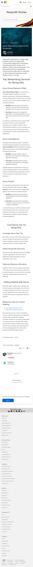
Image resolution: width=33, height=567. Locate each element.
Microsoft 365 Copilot (6, 505)
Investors (3, 548)
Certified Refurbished (6, 454)
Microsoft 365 (4, 497)
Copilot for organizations (6, 425)
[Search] (21, 2)
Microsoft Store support (6, 447)
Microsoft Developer (5, 517)
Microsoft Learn (5, 519)
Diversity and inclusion (6, 550)
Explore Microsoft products (7, 432)
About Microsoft (5, 541)
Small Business (4, 507)
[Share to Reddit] (16, 411)
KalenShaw (10, 52)
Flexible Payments (5, 459)
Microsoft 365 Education (6, 473)
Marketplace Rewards (6, 529)
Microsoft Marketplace (6, 526)
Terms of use (4, 563)
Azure (3, 514)
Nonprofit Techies (6, 6)
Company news (4, 543)
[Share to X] (14, 411)
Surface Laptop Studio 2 (6, 423)
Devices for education (6, 468)
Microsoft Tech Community (7, 524)
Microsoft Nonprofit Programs (14, 309)
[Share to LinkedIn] (9, 411)
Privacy (16, 561)
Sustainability (4, 555)
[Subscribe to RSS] (21, 411)
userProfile (11, 357)
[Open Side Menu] (2, 2)
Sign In (29, 2)
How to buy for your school (7, 476)
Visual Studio (4, 531)
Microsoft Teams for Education (7, 471)
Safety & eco (17, 563)
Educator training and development (8, 478)
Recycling (23, 563)
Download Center (5, 444)
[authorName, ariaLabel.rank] (5, 53)
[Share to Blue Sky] (19, 411)
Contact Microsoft (10, 561)
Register (25, 2)
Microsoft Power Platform (6, 500)
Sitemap (3, 561)
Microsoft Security (5, 492)
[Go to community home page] (5, 2)
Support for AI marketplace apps (8, 521)
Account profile (4, 442)
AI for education (5, 483)
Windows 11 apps (5, 435)
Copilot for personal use (6, 428)
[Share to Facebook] (11, 411)
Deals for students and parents (7, 481)
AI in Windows (4, 430)
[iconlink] (5, 363)
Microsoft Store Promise (6, 456)
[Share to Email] (24, 411)
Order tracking (4, 452)
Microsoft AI (4, 490)
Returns (3, 449)
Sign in (8, 400)
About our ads (4, 564)
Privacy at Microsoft (5, 545)
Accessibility (4, 553)
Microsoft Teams (5, 502)
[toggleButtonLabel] (31, 6)
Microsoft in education (6, 466)
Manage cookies (23, 561)
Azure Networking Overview (13, 308)
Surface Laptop (4, 420)
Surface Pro (4, 418)
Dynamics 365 (4, 495)
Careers (3, 538)
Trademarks (10, 563)
